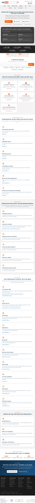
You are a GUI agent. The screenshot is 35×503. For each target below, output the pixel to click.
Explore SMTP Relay (5, 320)
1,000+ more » (21, 69)
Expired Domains (12, 482)
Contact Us (28, 479)
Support (17, 1)
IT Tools (14, 3)
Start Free (9, 21)
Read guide (4, 146)
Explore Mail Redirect (5, 393)
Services (11, 1)
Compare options (5, 170)
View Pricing (18, 21)
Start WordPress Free (5, 405)
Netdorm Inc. (33, 499)
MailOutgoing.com (29, 486)
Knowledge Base (29, 482)
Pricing (14, 1)
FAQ (11, 3)
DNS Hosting (3, 485)
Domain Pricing (12, 486)
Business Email (20, 479)
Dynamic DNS (3, 479)
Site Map (28, 485)
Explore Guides (26, 21)
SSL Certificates (20, 486)
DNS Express (3, 486)
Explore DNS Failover (5, 332)
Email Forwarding (20, 482)
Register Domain (12, 479)
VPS (17, 3)
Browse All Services (23, 471)
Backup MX (2, 483)
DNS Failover (3, 482)
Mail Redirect (20, 483)
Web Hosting (20, 485)
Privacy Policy (3, 493)
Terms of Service (8, 493)
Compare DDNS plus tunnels (6, 295)
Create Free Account (12, 471)
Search (31, 64)
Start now (15, 55)
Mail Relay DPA (13, 493)
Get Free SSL (4, 381)
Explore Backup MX (5, 344)
